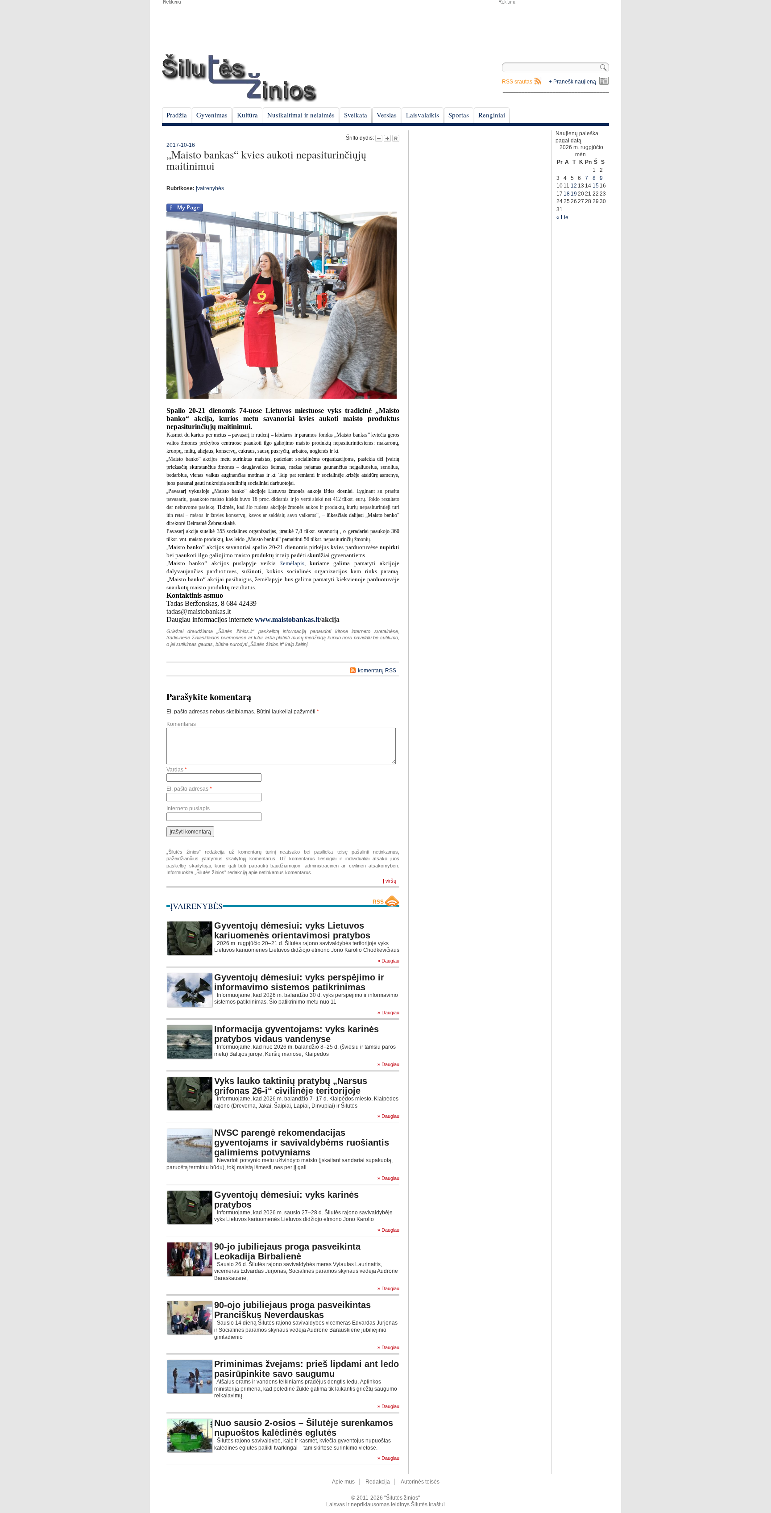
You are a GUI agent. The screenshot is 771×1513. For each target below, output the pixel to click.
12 (574, 186)
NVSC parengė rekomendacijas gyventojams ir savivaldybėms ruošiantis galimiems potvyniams (301, 1142)
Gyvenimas (212, 114)
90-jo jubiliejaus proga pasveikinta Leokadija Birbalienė (287, 1251)
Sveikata (355, 114)
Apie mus (343, 1482)
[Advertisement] (553, 26)
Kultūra (247, 114)
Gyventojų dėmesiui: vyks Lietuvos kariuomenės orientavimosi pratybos (292, 930)
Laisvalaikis (422, 114)
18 (567, 194)
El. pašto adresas (189, 789)
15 (596, 186)
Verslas (387, 114)
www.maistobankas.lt (287, 619)
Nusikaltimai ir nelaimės (301, 114)
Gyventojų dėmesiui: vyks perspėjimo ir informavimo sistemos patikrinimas (299, 982)
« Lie (562, 217)
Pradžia (176, 114)
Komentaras (181, 724)
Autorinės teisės (420, 1482)
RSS (378, 902)
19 (574, 194)
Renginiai (491, 114)
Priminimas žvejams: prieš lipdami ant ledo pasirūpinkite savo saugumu (306, 1369)
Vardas (176, 770)
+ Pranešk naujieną (572, 82)
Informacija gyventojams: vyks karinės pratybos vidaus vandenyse (296, 1034)
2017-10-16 (180, 145)
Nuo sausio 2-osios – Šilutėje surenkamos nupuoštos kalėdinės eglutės (303, 1428)
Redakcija (377, 1482)
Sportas (458, 114)
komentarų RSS (377, 670)
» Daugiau (388, 961)
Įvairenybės (210, 188)
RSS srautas (517, 82)
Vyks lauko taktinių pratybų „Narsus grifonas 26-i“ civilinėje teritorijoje (290, 1086)
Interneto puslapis (188, 808)
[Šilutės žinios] (239, 78)
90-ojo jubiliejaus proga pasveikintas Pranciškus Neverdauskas (292, 1310)
